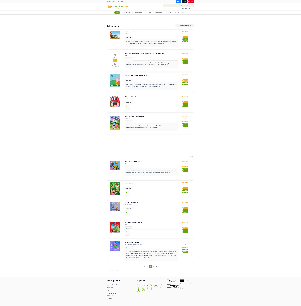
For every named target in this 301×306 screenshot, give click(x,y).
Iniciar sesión (111, 1)
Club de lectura (159, 12)
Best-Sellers (138, 12)
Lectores (148, 12)
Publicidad (110, 296)
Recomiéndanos (111, 293)
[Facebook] (138, 285)
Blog (169, 12)
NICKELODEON (128, 118)
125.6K (191, 1)
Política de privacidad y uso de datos (161, 304)
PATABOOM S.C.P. (129, 204)
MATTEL (127, 98)
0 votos (185, 39)
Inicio (109, 12)
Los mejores (127, 12)
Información (110, 287)
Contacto (109, 298)
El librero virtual (179, 12)
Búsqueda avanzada (187, 8)
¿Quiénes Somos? (112, 285)
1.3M (179, 1)
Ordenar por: (185, 25)
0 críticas (185, 41)
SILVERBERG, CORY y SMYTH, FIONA (133, 244)
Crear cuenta (120, 1)
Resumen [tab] (128, 37)
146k (185, 1)
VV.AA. (126, 33)
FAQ (108, 290)
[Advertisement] (150, 19)
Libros (117, 12)
